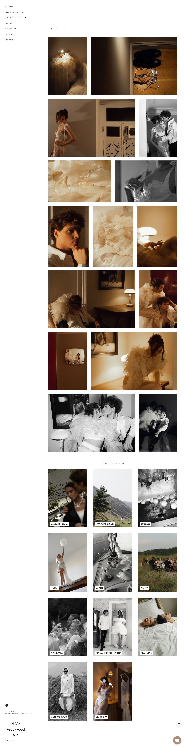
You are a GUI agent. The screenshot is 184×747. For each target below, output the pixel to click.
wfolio (13, 741)
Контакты (9, 40)
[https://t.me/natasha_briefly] (6, 705)
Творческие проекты (14, 12)
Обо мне (9, 23)
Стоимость (10, 29)
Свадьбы (9, 7)
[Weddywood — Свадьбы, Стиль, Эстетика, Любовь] (15, 739)
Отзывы (8, 34)
